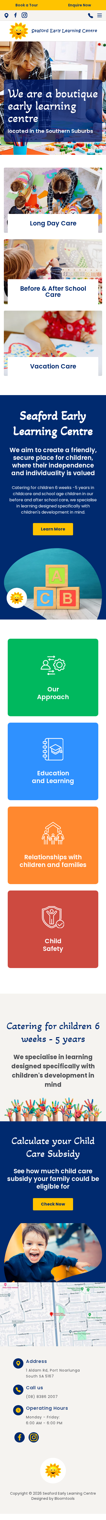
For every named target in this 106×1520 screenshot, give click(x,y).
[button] (53, 529)
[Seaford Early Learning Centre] (53, 31)
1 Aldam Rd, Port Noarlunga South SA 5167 (8, 15)
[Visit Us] (53, 1314)
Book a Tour (26, 5)
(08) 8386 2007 (90, 15)
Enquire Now (79, 5)
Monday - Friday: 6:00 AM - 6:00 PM (47, 1415)
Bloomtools (65, 1498)
